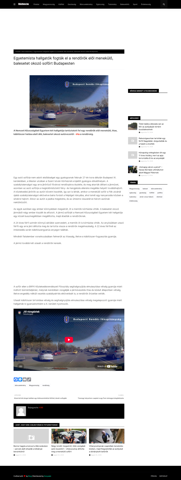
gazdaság (142, 193)
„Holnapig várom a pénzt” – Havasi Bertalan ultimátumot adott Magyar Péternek (151, 170)
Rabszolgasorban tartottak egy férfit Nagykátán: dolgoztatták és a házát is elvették (153, 141)
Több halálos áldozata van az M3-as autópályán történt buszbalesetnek (151, 127)
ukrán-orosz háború (146, 197)
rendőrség (45, 385)
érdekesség (133, 201)
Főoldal (17, 51)
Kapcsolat (163, 476)
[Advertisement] (87, 31)
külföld (151, 193)
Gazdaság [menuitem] (72, 4)
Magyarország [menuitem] (49, 4)
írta (78, 134)
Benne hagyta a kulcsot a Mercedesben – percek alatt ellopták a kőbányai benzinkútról (31, 449)
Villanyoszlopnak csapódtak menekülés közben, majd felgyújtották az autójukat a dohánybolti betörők (106, 449)
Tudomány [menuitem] (112, 4)
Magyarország (34, 385)
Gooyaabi (47, 476)
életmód (159, 197)
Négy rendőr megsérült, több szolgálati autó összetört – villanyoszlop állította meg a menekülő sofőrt (68, 449)
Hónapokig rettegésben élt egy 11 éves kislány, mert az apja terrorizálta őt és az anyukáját (152, 155)
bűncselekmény (27, 51)
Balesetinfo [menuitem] (124, 4)
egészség (132, 193)
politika (160, 193)
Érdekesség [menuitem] (146, 4)
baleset (145, 189)
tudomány (132, 197)
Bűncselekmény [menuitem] (86, 4)
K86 (41, 407)
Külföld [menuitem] (61, 4)
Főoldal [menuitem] (36, 4)
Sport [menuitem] (135, 4)
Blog (30, 476)
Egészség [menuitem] (100, 4)
